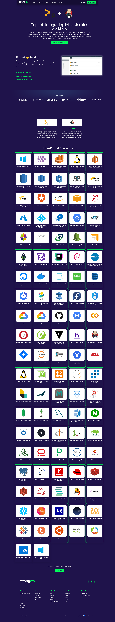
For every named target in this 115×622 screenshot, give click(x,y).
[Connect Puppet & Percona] (94, 455)
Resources (53, 2)
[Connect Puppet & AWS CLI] (77, 201)
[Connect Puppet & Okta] (23, 435)
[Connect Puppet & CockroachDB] (23, 259)
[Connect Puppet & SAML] (41, 494)
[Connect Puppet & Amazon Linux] (77, 162)
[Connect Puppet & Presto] (41, 474)
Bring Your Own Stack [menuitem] (25, 601)
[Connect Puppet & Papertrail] (77, 455)
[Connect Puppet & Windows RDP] (23, 552)
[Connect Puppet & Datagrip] (59, 259)
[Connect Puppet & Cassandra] (94, 220)
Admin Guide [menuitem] (38, 597)
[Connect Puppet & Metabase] (77, 396)
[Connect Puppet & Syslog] (94, 513)
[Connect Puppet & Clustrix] (94, 240)
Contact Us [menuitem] (84, 593)
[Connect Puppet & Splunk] (41, 513)
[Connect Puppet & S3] (23, 494)
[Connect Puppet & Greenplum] (41, 337)
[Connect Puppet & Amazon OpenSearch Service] (94, 162)
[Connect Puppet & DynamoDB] (94, 279)
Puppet (47, 128)
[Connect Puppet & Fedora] (77, 298)
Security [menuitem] (67, 597)
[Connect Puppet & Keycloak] (59, 357)
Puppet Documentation (24, 76)
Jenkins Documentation (24, 79)
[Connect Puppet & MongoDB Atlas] (41, 416)
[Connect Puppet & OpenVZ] (23, 455)
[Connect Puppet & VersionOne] (77, 533)
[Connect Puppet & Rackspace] (59, 474)
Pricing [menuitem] (21, 603)
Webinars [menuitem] (52, 599)
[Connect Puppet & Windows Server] (41, 552)
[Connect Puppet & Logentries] (59, 377)
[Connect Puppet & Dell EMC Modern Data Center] (94, 259)
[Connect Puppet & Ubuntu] (59, 533)
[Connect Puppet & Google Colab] (94, 318)
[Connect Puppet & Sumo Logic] (59, 513)
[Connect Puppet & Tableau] (23, 533)
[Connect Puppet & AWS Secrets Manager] (94, 201)
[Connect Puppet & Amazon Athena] (59, 162)
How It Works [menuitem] (23, 599)
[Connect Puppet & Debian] (77, 259)
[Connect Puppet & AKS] (41, 162)
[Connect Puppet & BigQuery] (77, 220)
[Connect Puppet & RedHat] (77, 474)
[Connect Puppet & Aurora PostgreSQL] (23, 201)
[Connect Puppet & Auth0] (41, 201)
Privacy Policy (67, 615)
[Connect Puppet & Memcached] (59, 396)
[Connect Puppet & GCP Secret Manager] (41, 318)
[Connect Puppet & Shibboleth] (77, 494)
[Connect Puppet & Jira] (23, 357)
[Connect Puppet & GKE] (77, 318)
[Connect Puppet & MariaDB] (41, 396)
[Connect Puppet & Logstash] (23, 396)
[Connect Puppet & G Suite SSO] (94, 298)
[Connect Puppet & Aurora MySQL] (94, 181)
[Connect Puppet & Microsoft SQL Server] (94, 396)
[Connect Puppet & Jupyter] (41, 357)
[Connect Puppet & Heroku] (77, 337)
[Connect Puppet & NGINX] (94, 416)
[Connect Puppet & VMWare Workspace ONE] (94, 533)
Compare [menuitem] (22, 607)
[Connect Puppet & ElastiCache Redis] (59, 298)
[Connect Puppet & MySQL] (59, 416)
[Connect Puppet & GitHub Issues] (59, 318)
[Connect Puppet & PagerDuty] (59, 455)
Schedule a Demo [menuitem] (86, 595)
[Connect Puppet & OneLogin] (41, 435)
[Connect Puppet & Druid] (59, 279)
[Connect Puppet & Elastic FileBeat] (41, 298)
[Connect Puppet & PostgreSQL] (23, 474)
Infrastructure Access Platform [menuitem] (25, 594)
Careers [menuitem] (67, 595)
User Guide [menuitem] (37, 595)
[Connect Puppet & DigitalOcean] (23, 279)
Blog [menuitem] (51, 593)
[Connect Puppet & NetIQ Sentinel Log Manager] (77, 416)
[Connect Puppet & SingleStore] (94, 494)
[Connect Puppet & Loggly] (77, 377)
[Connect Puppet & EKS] (23, 298)
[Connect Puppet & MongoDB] (23, 416)
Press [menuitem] (66, 601)
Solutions (41, 2)
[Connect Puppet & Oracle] (41, 455)
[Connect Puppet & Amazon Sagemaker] (59, 181)
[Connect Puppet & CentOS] (23, 240)
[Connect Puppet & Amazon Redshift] (41, 181)
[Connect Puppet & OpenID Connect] (59, 435)
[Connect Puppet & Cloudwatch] (77, 240)
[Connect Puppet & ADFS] (23, 162)
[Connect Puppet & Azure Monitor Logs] (59, 220)
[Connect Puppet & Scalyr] (59, 494)
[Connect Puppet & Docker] (41, 279)
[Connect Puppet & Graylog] (23, 337)
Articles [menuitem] (52, 595)
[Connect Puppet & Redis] (94, 474)
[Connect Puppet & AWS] (59, 201)
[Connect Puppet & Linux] (23, 377)
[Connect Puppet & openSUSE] (94, 435)
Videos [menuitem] (51, 597)
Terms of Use (91, 615)
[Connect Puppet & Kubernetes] (77, 357)
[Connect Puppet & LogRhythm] (94, 377)
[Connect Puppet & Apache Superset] (77, 181)
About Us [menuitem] (67, 593)
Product (34, 2)
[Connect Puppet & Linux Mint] (41, 377)
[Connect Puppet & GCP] (23, 318)
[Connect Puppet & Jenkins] (94, 337)
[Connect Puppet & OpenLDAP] (77, 435)
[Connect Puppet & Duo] (77, 279)
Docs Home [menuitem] (37, 593)
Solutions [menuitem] (22, 597)
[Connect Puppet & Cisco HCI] (41, 240)
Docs (47, 2)
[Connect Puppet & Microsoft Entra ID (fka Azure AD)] (41, 220)
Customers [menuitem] (22, 605)
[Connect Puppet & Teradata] (41, 533)
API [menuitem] (35, 599)
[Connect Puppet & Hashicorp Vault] (59, 337)
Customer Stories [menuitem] (54, 601)
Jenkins (72, 128)
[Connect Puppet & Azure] (23, 220)
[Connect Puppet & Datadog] (41, 259)
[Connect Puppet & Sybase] (77, 513)
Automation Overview (23, 73)
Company (61, 2)
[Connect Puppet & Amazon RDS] (23, 181)
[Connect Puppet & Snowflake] (23, 513)
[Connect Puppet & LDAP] (94, 357)
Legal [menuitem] (66, 599)
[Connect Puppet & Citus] (59, 240)
